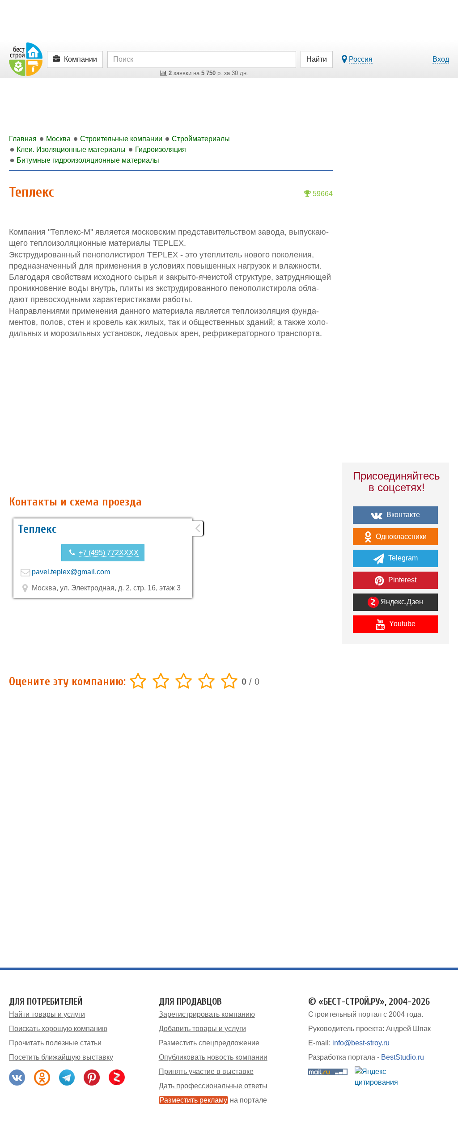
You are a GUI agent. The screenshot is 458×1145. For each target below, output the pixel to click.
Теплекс (37, 529)
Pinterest (401, 580)
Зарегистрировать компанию (207, 1014)
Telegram (402, 558)
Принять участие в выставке (206, 1071)
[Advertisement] (171, 417)
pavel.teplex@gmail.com (71, 572)
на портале (213, 1100)
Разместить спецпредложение (209, 1043)
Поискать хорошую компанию (58, 1028)
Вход (441, 59)
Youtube (401, 623)
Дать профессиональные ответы (213, 1086)
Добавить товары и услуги (202, 1028)
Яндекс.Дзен (401, 602)
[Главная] (25, 59)
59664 (322, 194)
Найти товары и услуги (47, 1014)
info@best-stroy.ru (361, 1043)
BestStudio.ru (402, 1057)
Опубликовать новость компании (213, 1057)
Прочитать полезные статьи (55, 1043)
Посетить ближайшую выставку (61, 1057)
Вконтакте (402, 514)
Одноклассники (400, 536)
